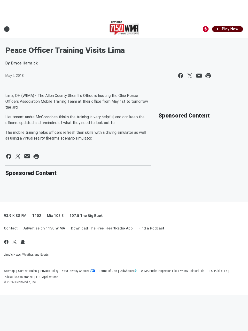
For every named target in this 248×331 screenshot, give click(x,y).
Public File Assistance (18, 277)
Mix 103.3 (55, 215)
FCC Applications (47, 277)
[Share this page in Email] (199, 75)
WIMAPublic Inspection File (159, 271)
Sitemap (9, 271)
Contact (11, 228)
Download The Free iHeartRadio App (102, 228)
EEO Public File (217, 271)
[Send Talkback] (206, 29)
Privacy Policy (49, 271)
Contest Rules (27, 271)
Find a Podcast (151, 228)
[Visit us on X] (14, 242)
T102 (36, 215)
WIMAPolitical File (192, 271)
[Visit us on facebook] (6, 242)
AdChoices (127, 271)
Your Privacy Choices (76, 271)
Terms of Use (108, 271)
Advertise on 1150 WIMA (44, 228)
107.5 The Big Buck (86, 215)
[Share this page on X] (189, 75)
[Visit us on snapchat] (23, 242)
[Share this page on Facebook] (180, 75)
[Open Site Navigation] (7, 29)
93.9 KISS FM (15, 215)
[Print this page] (208, 75)
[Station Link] (124, 29)
